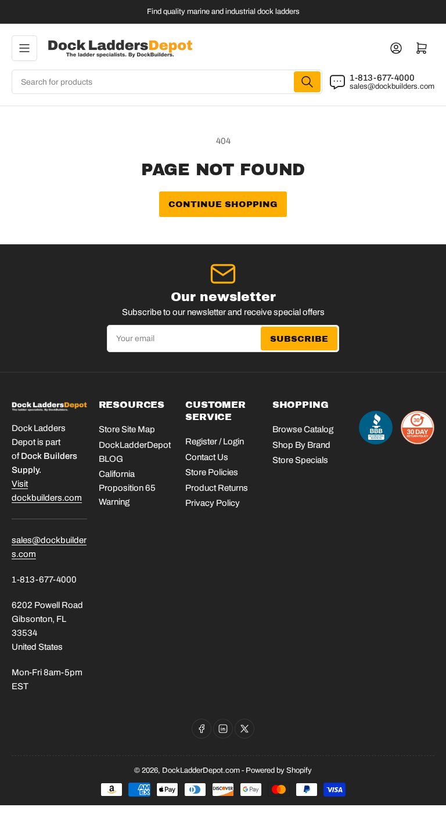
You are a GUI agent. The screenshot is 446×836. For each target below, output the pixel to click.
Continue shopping (223, 204)
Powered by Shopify (279, 770)
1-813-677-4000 (382, 77)
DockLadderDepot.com (201, 770)
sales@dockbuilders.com (392, 86)
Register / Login (214, 441)
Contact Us (206, 457)
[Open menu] (24, 48)
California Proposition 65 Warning (127, 487)
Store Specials (300, 460)
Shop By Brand (301, 445)
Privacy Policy (212, 503)
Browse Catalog (302, 429)
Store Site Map (127, 429)
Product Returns (216, 488)
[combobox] (167, 82)
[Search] (307, 82)
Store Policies (211, 472)
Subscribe (299, 338)
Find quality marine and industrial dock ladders (223, 12)
